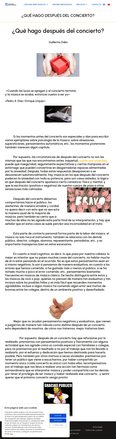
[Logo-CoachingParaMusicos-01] (10, 4)
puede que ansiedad (93, 160)
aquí (11, 434)
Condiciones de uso (70, 433)
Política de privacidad (70, 430)
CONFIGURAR (58, 425)
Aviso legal (97, 427)
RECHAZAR (58, 420)
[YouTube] (109, 4)
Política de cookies (94, 430)
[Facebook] (104, 4)
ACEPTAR (58, 416)
